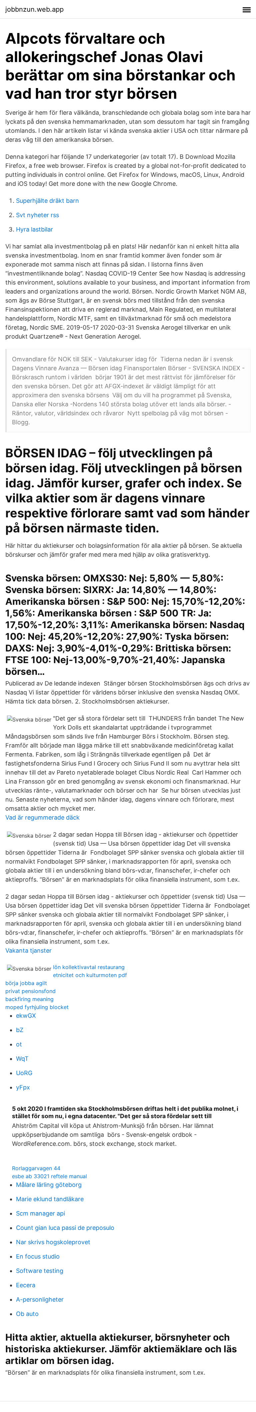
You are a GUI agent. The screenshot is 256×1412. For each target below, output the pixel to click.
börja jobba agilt (26, 983)
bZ (19, 1029)
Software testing (39, 1270)
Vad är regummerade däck (42, 817)
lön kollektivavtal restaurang (89, 967)
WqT (22, 1058)
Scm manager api (40, 1213)
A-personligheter (40, 1299)
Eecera (25, 1285)
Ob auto (27, 1313)
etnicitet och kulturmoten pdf (90, 975)
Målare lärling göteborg (49, 1184)
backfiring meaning (29, 999)
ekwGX (26, 1015)
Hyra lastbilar (34, 229)
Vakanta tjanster (28, 950)
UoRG (24, 1072)
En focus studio (38, 1256)
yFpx (23, 1087)
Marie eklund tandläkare (50, 1199)
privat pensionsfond (30, 991)
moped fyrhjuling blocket (37, 1007)
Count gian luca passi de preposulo (65, 1227)
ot (19, 1044)
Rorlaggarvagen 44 (36, 1168)
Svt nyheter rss (37, 214)
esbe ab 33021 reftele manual (49, 1176)
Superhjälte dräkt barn (47, 200)
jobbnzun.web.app (34, 9)
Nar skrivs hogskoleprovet (53, 1242)
